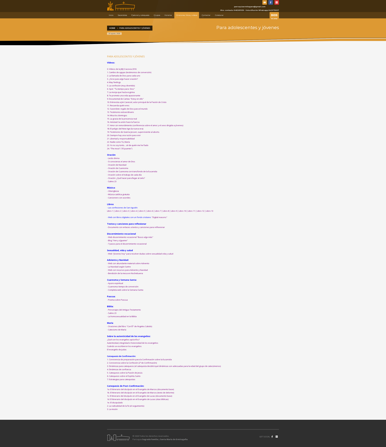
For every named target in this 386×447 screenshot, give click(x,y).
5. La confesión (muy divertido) (121, 85)
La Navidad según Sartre (119, 266)
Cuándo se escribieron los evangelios (124, 346)
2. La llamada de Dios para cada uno (123, 75)
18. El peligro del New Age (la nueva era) (125, 128)
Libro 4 (134, 211)
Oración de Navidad (117, 164)
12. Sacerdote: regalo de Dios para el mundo (127, 108)
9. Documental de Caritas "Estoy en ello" (125, 98)
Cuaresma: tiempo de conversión (123, 286)
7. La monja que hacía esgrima (121, 92)
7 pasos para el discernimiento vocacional (127, 243)
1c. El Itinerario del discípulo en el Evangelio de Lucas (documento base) (139, 396)
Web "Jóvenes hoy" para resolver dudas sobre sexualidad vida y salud (140, 253)
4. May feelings (114, 82)
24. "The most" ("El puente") (119, 148)
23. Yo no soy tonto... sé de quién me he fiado (127, 145)
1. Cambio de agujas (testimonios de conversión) (129, 72)
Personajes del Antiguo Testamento (124, 309)
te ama (274, 16)
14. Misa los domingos (117, 115)
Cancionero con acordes (119, 197)
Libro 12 (200, 211)
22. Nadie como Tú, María (118, 142)
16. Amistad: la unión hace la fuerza (123, 122)
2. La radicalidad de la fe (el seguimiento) (125, 406)
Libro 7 (158, 211)
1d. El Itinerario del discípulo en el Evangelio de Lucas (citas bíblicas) (137, 399)
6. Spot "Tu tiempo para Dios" (121, 89)
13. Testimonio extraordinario (120, 112)
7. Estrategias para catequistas (121, 379)
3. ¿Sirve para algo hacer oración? (122, 79)
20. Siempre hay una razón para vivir (124, 135)
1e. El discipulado (115, 402)
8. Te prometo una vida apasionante (123, 95)
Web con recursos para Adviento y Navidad (128, 270)
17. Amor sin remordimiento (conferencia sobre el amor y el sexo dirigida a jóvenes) (145, 125)
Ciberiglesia (113, 191)
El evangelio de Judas (117, 349)
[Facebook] (270, 2)
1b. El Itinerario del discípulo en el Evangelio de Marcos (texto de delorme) (140, 392)
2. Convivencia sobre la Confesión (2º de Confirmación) (132, 362)
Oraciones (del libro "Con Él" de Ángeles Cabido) (130, 326)
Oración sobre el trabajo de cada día (125, 174)
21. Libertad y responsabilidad (121, 138)
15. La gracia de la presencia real (122, 118)
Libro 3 (126, 211)
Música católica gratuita (119, 194)
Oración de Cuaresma (118, 168)
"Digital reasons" (159, 217)
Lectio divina (113, 158)
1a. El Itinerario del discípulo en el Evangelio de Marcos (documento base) (140, 389)
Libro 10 (182, 211)
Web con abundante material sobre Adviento (128, 263)
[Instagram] (276, 2)
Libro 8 (166, 211)
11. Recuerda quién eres (118, 105)
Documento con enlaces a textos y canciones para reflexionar (136, 227)
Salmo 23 (112, 181)
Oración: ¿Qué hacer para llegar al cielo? (126, 178)
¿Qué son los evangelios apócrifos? (123, 339)
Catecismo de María (117, 329)
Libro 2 (118, 211)
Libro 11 (191, 211)
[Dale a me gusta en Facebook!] (272, 436)
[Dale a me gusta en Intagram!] (276, 436)
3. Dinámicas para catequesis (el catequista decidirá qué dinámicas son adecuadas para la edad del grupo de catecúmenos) (164, 366)
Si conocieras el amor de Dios (121, 161)
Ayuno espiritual (115, 283)
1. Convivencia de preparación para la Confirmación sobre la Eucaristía (139, 359)
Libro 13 (209, 211)
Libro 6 (150, 211)
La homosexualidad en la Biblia (122, 316)
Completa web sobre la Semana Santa (125, 290)
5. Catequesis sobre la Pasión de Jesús (125, 372)
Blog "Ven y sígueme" (118, 240)
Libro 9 (174, 211)
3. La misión (112, 409)
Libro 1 (110, 211)
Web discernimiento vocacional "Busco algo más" (130, 237)
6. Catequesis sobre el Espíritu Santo (124, 376)
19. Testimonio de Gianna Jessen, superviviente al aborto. (133, 132)
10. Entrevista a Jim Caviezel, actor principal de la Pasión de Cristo (136, 102)
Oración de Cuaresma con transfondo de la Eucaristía (132, 171)
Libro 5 (142, 211)
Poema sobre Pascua (118, 299)
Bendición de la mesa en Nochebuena (125, 273)
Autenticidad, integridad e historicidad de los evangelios (132, 343)
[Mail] (264, 2)
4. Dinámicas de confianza (119, 369)
